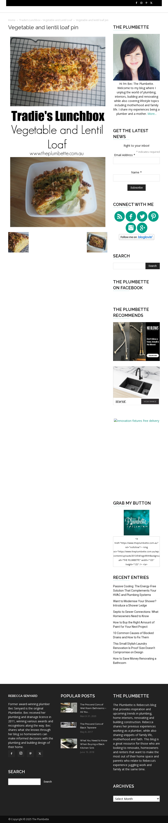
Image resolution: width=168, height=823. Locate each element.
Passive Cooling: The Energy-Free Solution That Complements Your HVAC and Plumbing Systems (134, 590)
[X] (151, 3)
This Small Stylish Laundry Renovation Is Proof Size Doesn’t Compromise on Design (134, 648)
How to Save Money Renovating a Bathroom (134, 660)
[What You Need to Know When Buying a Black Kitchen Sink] (69, 743)
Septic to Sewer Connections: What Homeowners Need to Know (135, 614)
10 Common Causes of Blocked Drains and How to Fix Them (133, 635)
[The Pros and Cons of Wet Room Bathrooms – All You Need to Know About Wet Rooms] (69, 707)
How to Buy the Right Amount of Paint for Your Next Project (134, 624)
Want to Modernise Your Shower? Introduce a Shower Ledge (134, 603)
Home (11, 20)
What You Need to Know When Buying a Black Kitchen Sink (93, 744)
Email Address (124, 155)
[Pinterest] (146, 3)
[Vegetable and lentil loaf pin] (57, 228)
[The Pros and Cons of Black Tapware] (69, 725)
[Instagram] (141, 3)
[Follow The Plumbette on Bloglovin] (136, 239)
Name (136, 172)
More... (152, 114)
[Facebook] (136, 3)
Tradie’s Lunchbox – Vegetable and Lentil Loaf (45, 20)
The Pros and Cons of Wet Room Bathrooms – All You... (93, 708)
